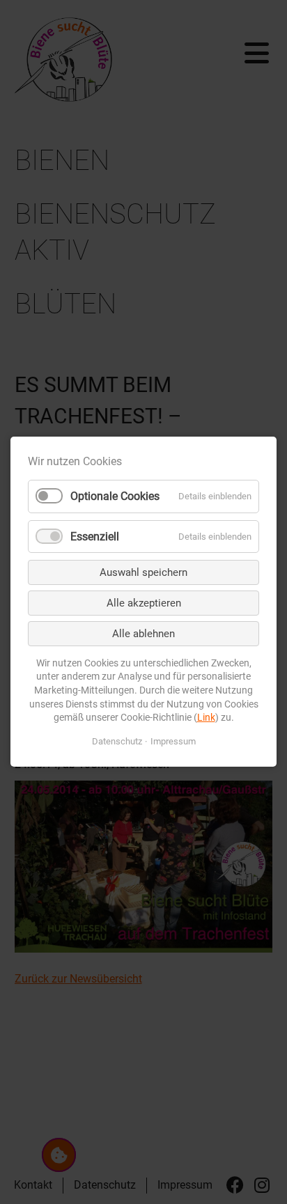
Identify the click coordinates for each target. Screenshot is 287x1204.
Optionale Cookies (115, 496)
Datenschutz (117, 741)
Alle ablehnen (143, 633)
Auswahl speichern (143, 572)
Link (206, 718)
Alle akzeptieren (144, 603)
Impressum (173, 741)
